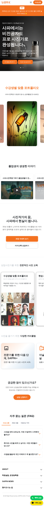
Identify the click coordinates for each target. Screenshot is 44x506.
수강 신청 (6, 423)
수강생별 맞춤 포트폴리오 (22, 88)
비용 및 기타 (25, 423)
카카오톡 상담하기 (22, 246)
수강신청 (38, 2)
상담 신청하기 (22, 397)
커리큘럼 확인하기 (9, 62)
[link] (17, 299)
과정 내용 (15, 423)
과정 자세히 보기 (22, 239)
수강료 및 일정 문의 (25, 62)
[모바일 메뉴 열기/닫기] (31, 2)
